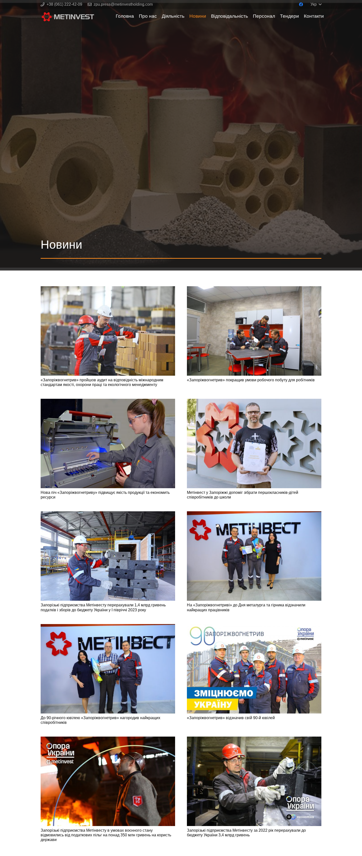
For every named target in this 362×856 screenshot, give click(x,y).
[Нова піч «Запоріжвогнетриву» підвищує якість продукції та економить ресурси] (108, 443)
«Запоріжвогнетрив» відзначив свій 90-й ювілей (231, 718)
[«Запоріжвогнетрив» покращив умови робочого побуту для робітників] (254, 331)
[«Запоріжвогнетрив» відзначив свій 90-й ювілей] (254, 668)
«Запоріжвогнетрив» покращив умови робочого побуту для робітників (251, 380)
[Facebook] (301, 4)
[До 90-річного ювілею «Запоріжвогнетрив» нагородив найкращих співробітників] (108, 668)
